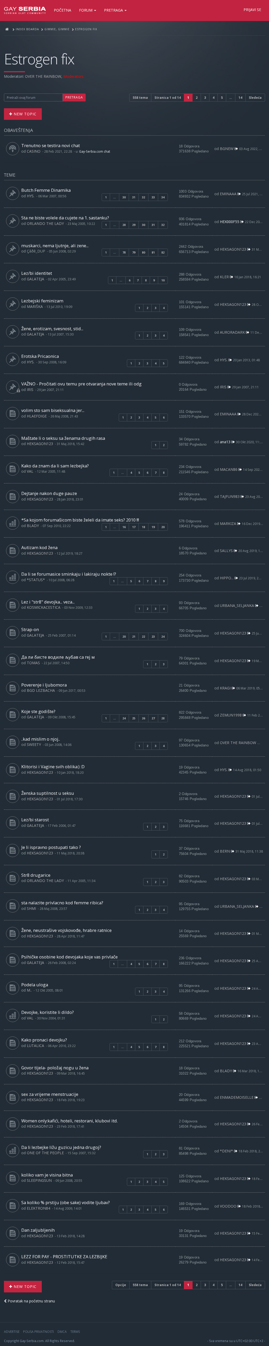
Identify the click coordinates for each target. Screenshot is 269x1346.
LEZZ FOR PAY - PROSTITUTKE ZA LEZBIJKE (64, 1257)
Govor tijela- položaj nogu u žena (55, 1068)
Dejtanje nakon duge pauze (49, 493)
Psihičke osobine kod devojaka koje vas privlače (69, 957)
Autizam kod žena (39, 547)
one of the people (45, 1152)
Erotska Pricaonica (40, 356)
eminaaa (228, 193)
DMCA (62, 1331)
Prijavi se (252, 9)
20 (162, 527)
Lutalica (35, 1045)
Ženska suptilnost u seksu (47, 793)
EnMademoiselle (237, 1097)
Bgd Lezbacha (41, 690)
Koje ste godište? (38, 711)
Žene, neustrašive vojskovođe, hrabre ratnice (66, 930)
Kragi (225, 687)
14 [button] (240, 97)
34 (162, 197)
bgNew (227, 148)
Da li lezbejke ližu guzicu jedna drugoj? (61, 1147)
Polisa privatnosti (38, 1331)
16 (124, 527)
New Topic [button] (24, 113)
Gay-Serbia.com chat (94, 151)
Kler (224, 276)
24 (162, 636)
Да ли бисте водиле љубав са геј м (58, 657)
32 (143, 197)
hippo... (227, 577)
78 (124, 252)
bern (225, 851)
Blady (33, 525)
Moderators (73, 76)
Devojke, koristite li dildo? (47, 1012)
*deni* (226, 1150)
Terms (75, 1331)
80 (143, 252)
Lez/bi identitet (36, 273)
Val (30, 471)
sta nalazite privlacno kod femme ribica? (62, 903)
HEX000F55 (229, 221)
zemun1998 (231, 715)
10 (162, 280)
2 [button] (197, 97)
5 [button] (222, 97)
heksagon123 (233, 249)
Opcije (120, 1285)
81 (153, 252)
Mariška (35, 306)
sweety (34, 744)
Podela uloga (34, 985)
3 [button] (205, 97)
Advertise (11, 1331)
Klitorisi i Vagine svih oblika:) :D (53, 767)
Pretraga (114, 10)
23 (153, 636)
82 (162, 252)
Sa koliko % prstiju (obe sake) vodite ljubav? (65, 1202)
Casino (33, 151)
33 (153, 197)
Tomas (33, 662)
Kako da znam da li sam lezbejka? (55, 466)
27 (153, 718)
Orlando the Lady (45, 223)
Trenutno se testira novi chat (50, 145)
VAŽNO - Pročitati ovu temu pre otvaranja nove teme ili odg (81, 384)
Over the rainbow (43, 76)
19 (153, 527)
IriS (30, 389)
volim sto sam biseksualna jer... (52, 410)
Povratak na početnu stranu (31, 1300)
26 (143, 718)
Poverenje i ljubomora (44, 685)
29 (133, 225)
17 (133, 527)
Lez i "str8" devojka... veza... (48, 602)
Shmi (31, 908)
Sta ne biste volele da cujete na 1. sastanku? (65, 218)
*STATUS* (36, 579)
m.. (29, 990)
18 (143, 527)
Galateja (35, 278)
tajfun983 (230, 496)
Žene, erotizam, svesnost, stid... (52, 329)
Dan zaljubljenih (38, 1230)
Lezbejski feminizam (42, 301)
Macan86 (228, 469)
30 (124, 197)
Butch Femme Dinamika (46, 190)
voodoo (228, 1206)
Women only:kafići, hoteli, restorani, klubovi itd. (69, 1121)
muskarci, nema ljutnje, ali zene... (55, 246)
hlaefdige (37, 416)
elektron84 (38, 1208)
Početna (62, 10)
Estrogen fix (39, 59)
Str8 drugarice (35, 875)
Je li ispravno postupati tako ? (51, 847)
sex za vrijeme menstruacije (49, 1094)
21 (133, 636)
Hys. (30, 195)
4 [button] (213, 97)
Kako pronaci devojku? (44, 1040)
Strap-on (30, 629)
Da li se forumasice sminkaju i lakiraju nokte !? (68, 574)
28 (124, 225)
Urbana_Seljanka (237, 605)
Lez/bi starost (35, 820)
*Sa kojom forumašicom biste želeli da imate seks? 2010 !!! (80, 520)
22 (143, 636)
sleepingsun (39, 1180)
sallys (226, 550)
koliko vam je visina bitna (47, 1175)
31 (133, 197)
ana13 (225, 441)
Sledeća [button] (255, 97)
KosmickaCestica (43, 607)
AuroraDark (232, 332)
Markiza (228, 523)
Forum (86, 10)
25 (133, 718)
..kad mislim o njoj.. (40, 739)
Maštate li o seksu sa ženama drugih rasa (63, 438)
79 (133, 252)
